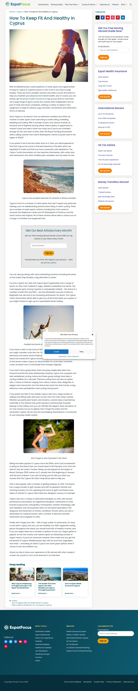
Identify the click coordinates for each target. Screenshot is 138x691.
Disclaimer (87, 682)
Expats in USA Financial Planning (79, 651)
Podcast (115, 4)
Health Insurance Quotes (76, 631)
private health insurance (33, 99)
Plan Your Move (71, 4)
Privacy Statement (73, 356)
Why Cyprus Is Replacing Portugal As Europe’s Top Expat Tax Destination (22, 586)
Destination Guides (42, 631)
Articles (14, 601)
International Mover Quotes (77, 638)
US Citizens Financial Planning (78, 647)
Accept (56, 352)
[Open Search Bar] (131, 4)
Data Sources (128, 682)
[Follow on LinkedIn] (123, 17)
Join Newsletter (41, 651)
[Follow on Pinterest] (118, 17)
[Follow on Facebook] (103, 17)
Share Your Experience (44, 638)
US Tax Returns (72, 644)
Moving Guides (57, 4)
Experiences (105, 4)
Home (12, 12)
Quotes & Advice (88, 4)
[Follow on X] (98, 17)
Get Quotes (105, 97)
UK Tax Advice (71, 641)
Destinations (43, 4)
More (123, 4)
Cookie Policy (62, 356)
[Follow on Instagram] (113, 17)
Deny (82, 352)
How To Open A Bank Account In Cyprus (73, 585)
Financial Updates (42, 644)
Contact (38, 657)
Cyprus (19, 12)
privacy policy (50, 262)
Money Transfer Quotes (75, 635)
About (37, 660)
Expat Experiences (42, 635)
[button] (93, 335)
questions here (26, 555)
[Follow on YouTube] (108, 17)
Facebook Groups (42, 654)
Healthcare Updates (43, 647)
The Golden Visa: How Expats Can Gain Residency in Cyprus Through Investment (47, 587)
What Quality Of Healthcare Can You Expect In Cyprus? (32, 605)
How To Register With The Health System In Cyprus (30, 603)
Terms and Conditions (72, 682)
